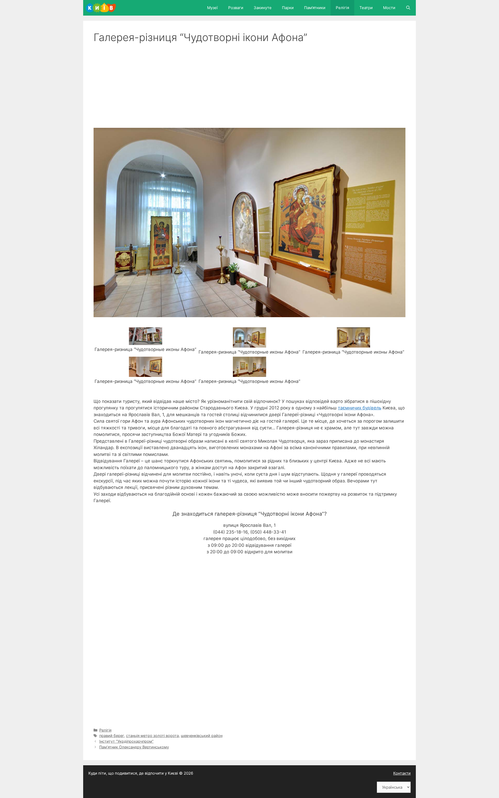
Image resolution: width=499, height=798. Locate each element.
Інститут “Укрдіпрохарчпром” (126, 741)
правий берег (111, 735)
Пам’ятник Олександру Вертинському (134, 747)
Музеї (212, 7)
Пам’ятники (314, 7)
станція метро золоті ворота (152, 735)
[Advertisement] (249, 82)
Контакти (402, 773)
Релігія (342, 7)
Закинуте (263, 7)
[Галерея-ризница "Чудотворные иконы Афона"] (145, 341)
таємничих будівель (359, 407)
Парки (288, 7)
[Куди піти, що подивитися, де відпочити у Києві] (102, 8)
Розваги (235, 7)
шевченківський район (201, 735)
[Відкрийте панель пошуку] (408, 8)
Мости (389, 7)
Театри (366, 7)
